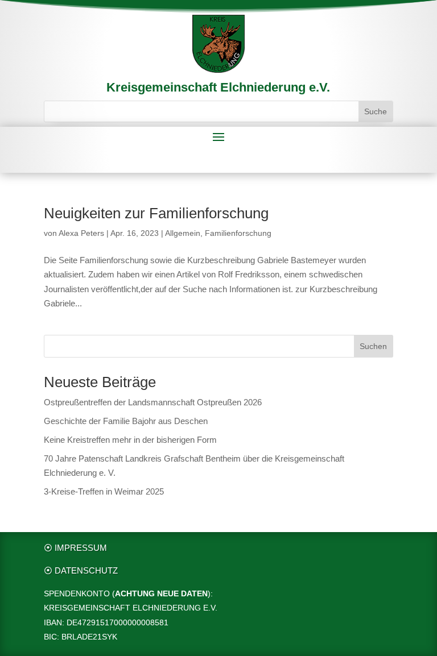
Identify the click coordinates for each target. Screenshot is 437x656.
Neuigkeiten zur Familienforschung (156, 213)
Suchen (373, 346)
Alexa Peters (81, 233)
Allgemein (182, 233)
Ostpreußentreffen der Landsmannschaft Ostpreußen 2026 (153, 402)
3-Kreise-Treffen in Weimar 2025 (104, 491)
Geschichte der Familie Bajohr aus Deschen (126, 421)
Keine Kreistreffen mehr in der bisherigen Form (130, 440)
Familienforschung (238, 233)
